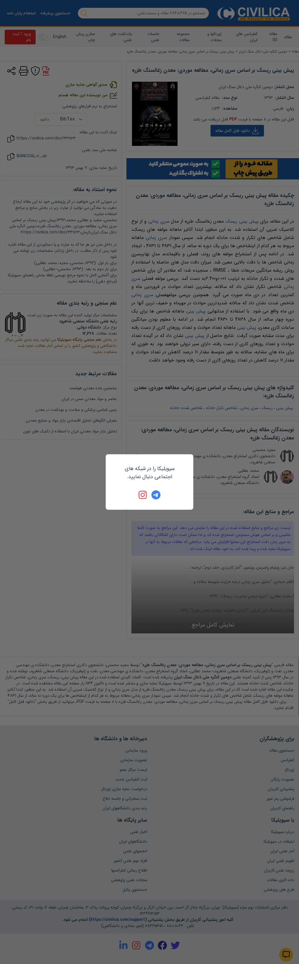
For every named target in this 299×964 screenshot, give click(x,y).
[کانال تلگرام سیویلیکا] (156, 495)
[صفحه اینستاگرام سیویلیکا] (143, 495)
